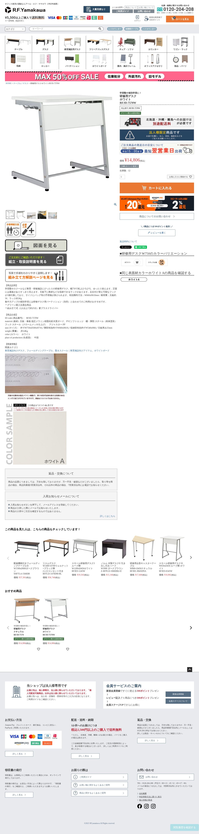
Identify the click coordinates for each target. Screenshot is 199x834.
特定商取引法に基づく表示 (150, 797)
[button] (8, 627)
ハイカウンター (149, 29)
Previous (8, 558)
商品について (131, 7)
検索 (100, 29)
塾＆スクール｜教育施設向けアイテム (73, 350)
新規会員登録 (178, 694)
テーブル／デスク (20, 83)
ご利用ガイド (122, 11)
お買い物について (146, 7)
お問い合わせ (144, 11)
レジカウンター (114, 29)
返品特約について (128, 241)
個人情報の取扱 (145, 800)
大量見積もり (99, 9)
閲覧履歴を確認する (184, 827)
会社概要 (143, 793)
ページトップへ (189, 669)
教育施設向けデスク (15, 350)
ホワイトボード (101, 350)
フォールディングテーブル (40, 350)
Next (191, 557)
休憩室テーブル (132, 29)
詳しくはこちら (107, 516)
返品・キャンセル (152, 733)
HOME (8, 83)
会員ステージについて (178, 701)
